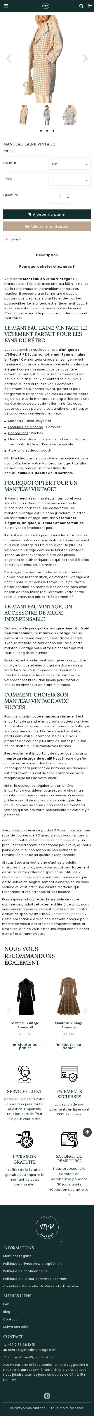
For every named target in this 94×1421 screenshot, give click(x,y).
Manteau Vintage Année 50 (25, 1025)
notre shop (53, 1370)
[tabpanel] (24, 115)
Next (85, 58)
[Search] (81, 6)
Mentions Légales (17, 1256)
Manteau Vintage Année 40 (54, 840)
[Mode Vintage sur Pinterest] (47, 1398)
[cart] (90, 6)
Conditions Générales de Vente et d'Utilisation (41, 1286)
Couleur (9, 163)
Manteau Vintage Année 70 (69, 1025)
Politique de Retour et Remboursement (35, 1279)
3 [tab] (53, 131)
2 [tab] (47, 131)
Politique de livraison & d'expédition (32, 1264)
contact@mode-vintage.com (32, 1350)
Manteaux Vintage (17, 877)
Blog (6, 1311)
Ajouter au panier (27, 1046)
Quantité (10, 195)
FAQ (6, 1304)
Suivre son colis (16, 1327)
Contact (10, 1319)
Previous (8, 58)
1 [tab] (41, 131)
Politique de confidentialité (25, 1271)
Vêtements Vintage (67, 914)
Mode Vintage (34, 1408)
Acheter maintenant (49, 226)
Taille (7, 179)
